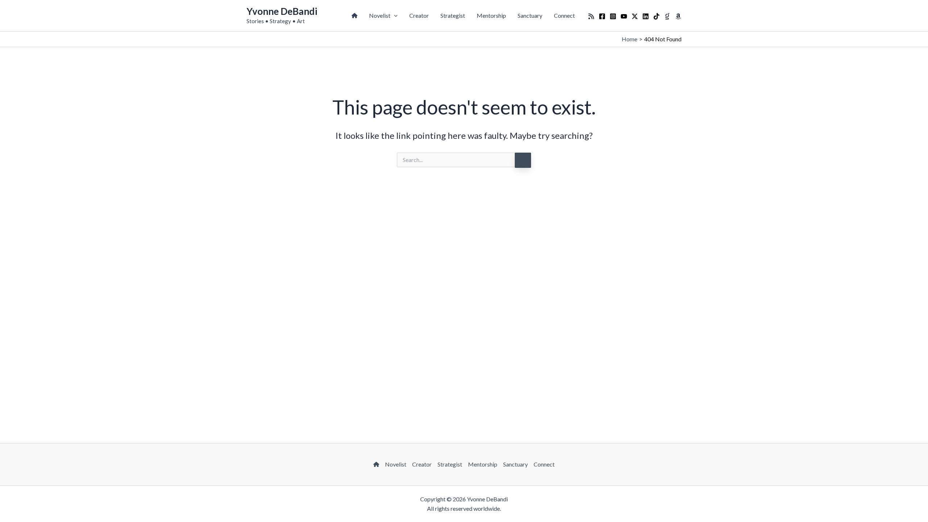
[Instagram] (613, 16)
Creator (419, 15)
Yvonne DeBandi (281, 11)
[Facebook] (602, 16)
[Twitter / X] (634, 16)
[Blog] (591, 16)
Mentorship (491, 15)
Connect (564, 15)
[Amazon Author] (678, 16)
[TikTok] (656, 16)
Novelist (379, 15)
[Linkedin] (645, 16)
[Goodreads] (667, 16)
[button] (394, 15)
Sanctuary (530, 15)
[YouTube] (624, 16)
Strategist (452, 15)
